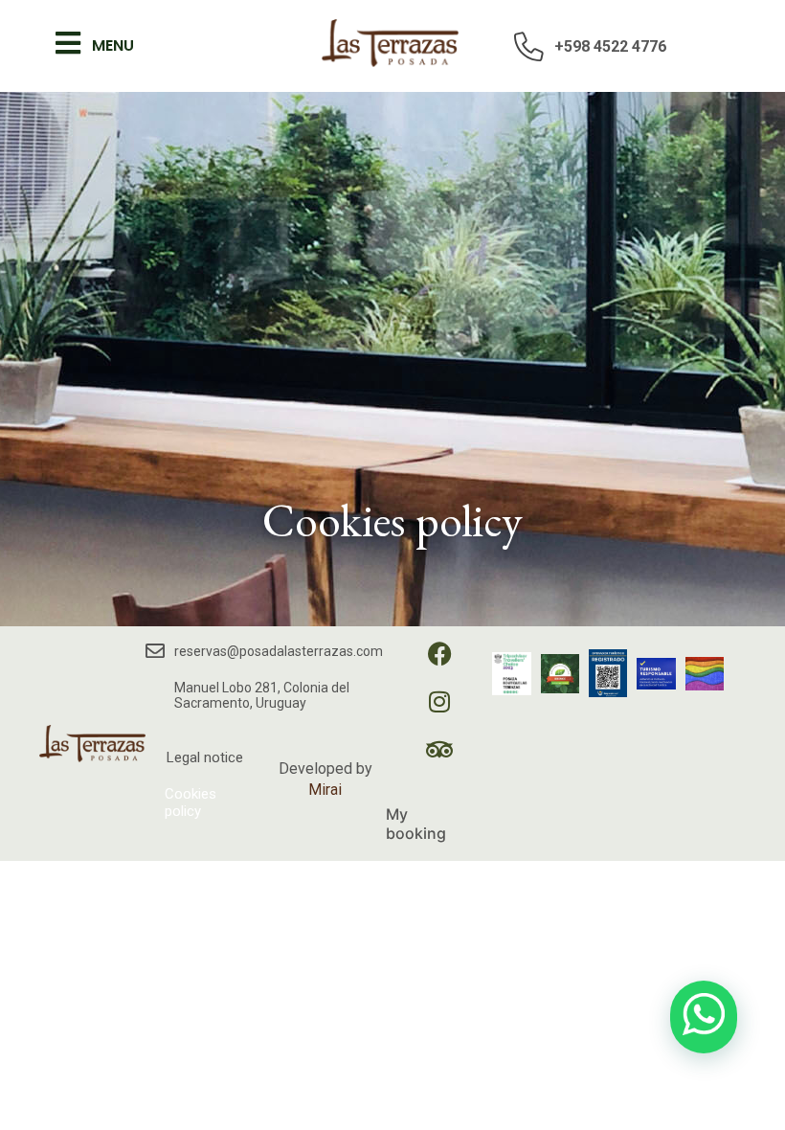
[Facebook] (452, 665)
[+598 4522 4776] (529, 46)
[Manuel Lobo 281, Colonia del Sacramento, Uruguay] (157, 696)
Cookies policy (190, 802)
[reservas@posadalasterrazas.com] (155, 651)
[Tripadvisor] (452, 761)
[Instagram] (452, 713)
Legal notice (205, 757)
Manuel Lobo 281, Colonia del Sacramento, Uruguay (261, 695)
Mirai (325, 789)
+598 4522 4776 (610, 46)
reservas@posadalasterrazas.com (278, 651)
